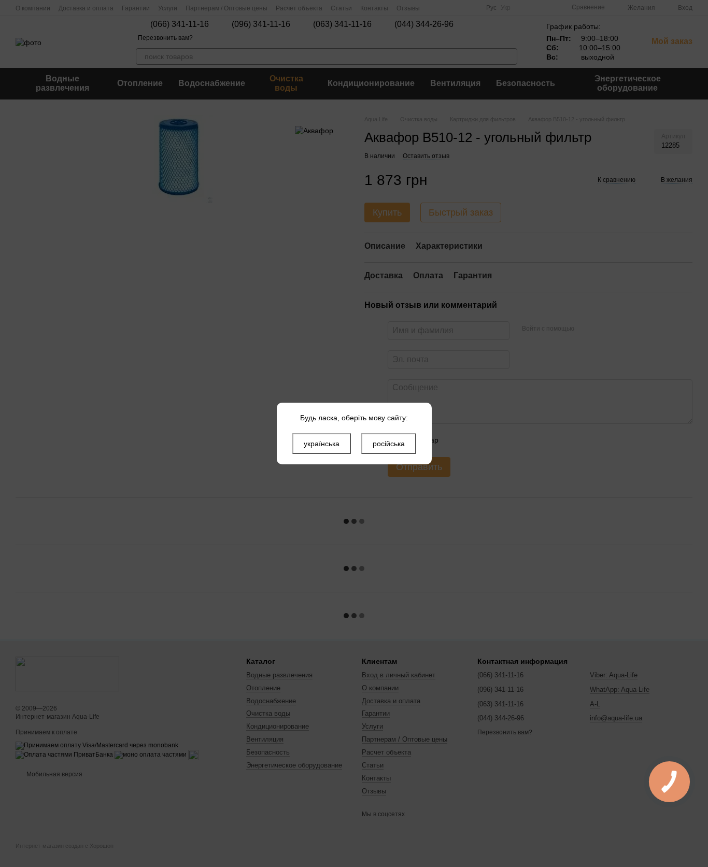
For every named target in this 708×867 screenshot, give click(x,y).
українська (321, 443)
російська (389, 443)
